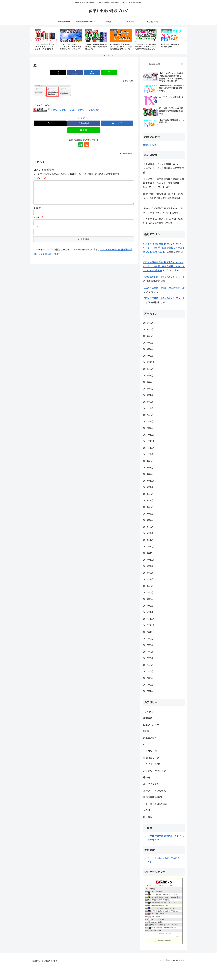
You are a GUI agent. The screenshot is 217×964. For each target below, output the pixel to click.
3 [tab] (112, 55)
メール (38, 217)
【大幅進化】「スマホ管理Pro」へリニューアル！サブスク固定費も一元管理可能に (163, 168)
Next (185, 40)
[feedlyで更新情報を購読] (80, 144)
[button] (182, 64)
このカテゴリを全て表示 (163, 933)
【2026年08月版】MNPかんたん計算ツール (164, 277)
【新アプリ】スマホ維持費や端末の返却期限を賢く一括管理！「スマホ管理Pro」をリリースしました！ (163, 183)
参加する (179, 936)
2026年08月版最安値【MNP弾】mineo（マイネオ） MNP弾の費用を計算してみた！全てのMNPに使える (164, 247)
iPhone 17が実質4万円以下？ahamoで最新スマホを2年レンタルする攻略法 (163, 210)
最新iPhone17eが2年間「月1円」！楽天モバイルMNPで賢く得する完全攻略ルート (163, 198)
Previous (31, 40)
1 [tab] (104, 55)
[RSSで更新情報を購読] (86, 144)
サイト (36, 227)
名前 (37, 208)
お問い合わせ (149, 145)
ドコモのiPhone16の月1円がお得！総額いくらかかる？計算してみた (163, 221)
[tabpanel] (46, 39)
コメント (39, 178)
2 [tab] (108, 55)
